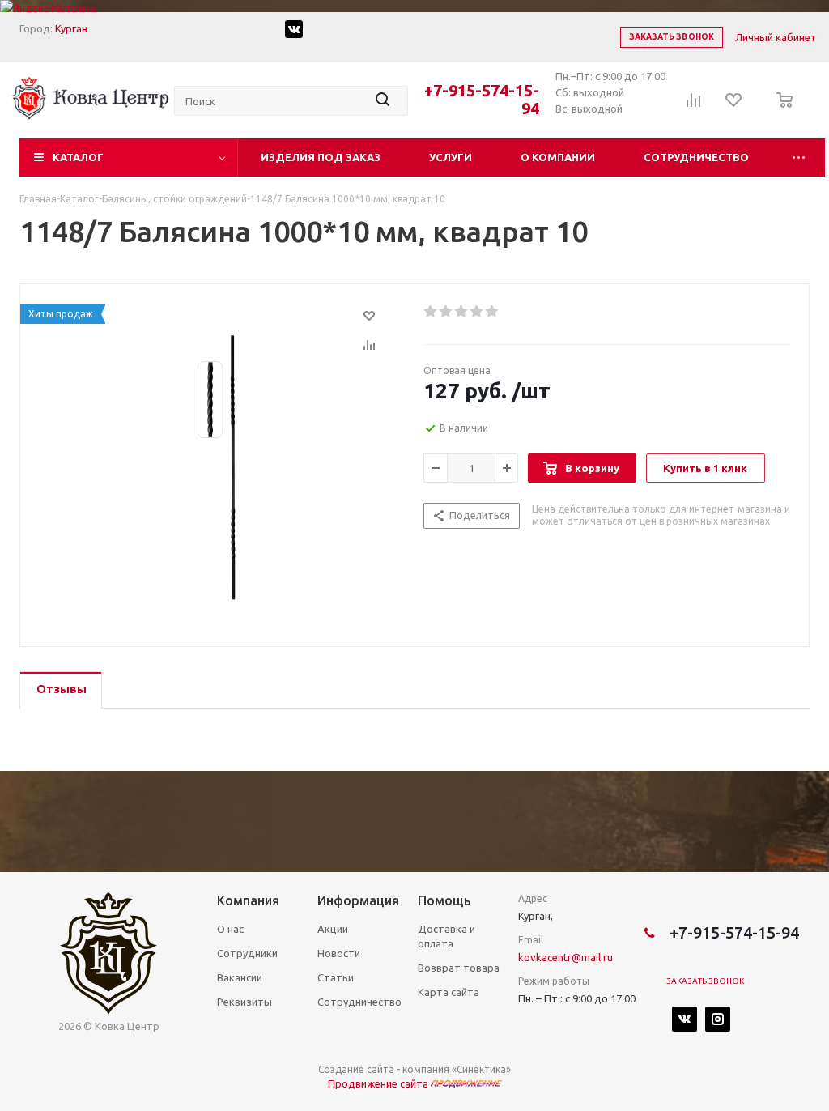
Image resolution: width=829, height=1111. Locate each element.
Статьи (335, 977)
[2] (446, 311)
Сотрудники (247, 953)
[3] (462, 311)
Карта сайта (448, 992)
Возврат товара (459, 967)
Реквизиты (244, 1001)
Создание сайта (356, 1069)
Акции (332, 928)
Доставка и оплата (446, 936)
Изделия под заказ (320, 157)
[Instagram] (717, 1019)
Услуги (450, 157)
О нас (230, 928)
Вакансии (239, 977)
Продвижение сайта (379, 1083)
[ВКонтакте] (684, 1019)
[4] (477, 311)
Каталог (78, 157)
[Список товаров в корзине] (780, 111)
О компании (558, 157)
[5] (492, 311)
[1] (431, 311)
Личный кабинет (776, 37)
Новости (338, 953)
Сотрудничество (696, 157)
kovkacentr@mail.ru (565, 957)
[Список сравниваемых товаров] (694, 105)
